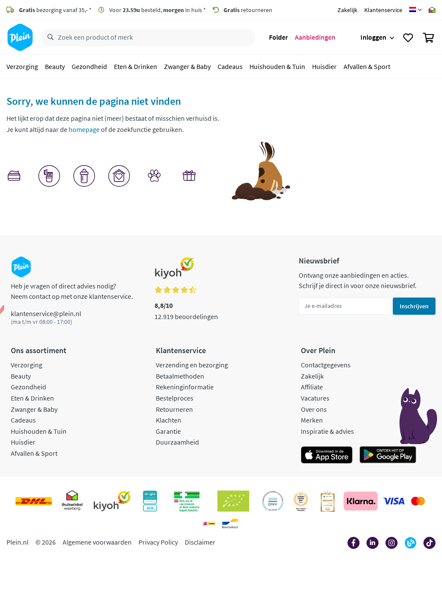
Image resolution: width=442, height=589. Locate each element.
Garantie (168, 431)
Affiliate (312, 386)
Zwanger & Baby (187, 66)
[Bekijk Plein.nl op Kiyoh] (112, 501)
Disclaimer (200, 542)
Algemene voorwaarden (97, 542)
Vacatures (315, 398)
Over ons (314, 409)
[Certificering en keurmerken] (233, 501)
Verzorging (22, 66)
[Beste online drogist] (301, 501)
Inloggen (373, 37)
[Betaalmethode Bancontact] (230, 523)
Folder (278, 37)
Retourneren (174, 409)
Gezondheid (89, 66)
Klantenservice (383, 10)
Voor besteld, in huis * (157, 10)
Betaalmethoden (180, 376)
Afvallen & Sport (367, 66)
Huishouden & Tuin (277, 66)
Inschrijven (414, 306)
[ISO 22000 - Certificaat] (273, 501)
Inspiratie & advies (327, 431)
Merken (312, 420)
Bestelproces (174, 398)
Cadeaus (230, 66)
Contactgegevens (325, 364)
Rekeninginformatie (185, 386)
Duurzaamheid (177, 442)
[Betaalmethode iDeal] (208, 523)
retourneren (248, 10)
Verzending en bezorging (192, 364)
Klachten (168, 420)
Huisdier (324, 66)
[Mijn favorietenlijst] (408, 37)
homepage (84, 129)
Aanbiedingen (315, 37)
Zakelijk (347, 10)
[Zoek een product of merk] (49, 37)
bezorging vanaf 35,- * (55, 10)
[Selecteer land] (415, 10)
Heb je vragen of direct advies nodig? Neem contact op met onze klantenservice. (72, 291)
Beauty (55, 66)
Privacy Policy (158, 542)
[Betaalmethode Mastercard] (418, 501)
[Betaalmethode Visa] (393, 501)
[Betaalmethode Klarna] (361, 501)
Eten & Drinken (135, 66)
